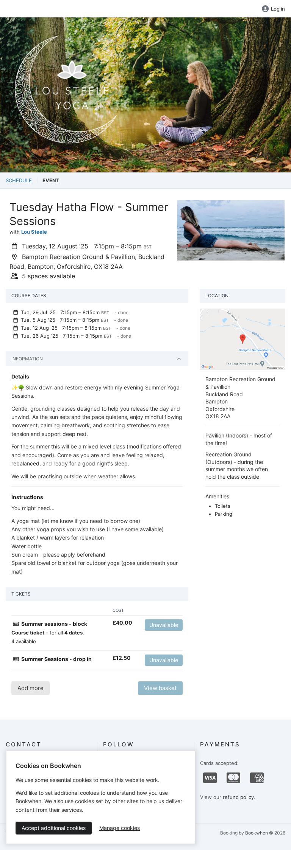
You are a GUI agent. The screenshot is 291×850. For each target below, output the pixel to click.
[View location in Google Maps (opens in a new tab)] (242, 339)
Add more (30, 688)
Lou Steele (34, 232)
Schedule (19, 180)
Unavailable (163, 625)
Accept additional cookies (54, 828)
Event (50, 180)
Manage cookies (119, 828)
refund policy (238, 797)
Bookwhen (256, 833)
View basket (160, 688)
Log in (278, 9)
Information (27, 358)
